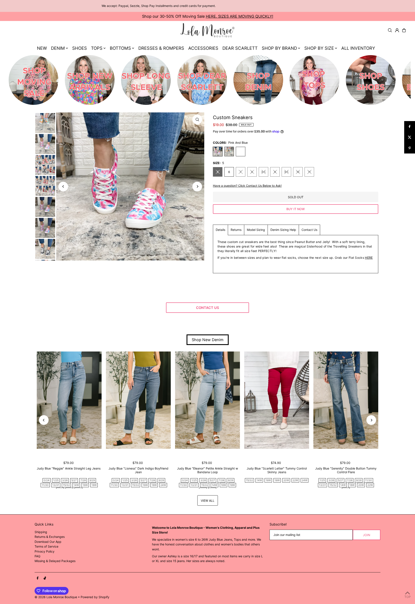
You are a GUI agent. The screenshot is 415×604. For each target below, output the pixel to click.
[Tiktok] (45, 578)
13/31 (55, 485)
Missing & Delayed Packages (55, 561)
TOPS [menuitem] (96, 48)
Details (220, 230)
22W (295, 480)
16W (85, 485)
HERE (369, 257)
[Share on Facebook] (409, 126)
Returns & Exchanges (50, 536)
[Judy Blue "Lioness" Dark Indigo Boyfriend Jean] (138, 400)
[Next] (197, 186)
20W (286, 480)
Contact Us (309, 230)
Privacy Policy (44, 551)
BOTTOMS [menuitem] (120, 48)
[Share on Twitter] (409, 137)
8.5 (263, 172)
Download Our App (48, 541)
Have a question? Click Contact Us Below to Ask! (247, 185)
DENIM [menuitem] (58, 48)
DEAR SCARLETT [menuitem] (240, 48)
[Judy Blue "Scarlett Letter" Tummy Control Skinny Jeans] (276, 400)
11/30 (45, 485)
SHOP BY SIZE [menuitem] (319, 48)
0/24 (46, 480)
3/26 (65, 480)
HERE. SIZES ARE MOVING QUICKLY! (239, 16)
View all (207, 500)
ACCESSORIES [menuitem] (203, 48)
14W (76, 485)
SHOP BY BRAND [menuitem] (279, 48)
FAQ (37, 556)
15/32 (66, 485)
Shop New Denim (207, 339)
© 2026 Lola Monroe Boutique (56, 597)
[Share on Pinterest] (409, 148)
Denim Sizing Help (283, 230)
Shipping (41, 532)
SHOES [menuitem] (79, 48)
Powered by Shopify (95, 597)
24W (163, 485)
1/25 (55, 480)
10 (297, 172)
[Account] (397, 30)
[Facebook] (37, 578)
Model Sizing (256, 230)
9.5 (286, 172)
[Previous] (63, 186)
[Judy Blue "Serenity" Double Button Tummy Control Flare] (345, 400)
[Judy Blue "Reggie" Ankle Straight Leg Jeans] (69, 400)
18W (94, 485)
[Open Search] (390, 30)
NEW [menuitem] (42, 48)
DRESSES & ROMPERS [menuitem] (161, 48)
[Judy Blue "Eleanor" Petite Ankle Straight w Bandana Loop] (207, 400)
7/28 (83, 480)
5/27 (74, 480)
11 (309, 172)
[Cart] (404, 30)
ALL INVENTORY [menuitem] (358, 48)
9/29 (92, 480)
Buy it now (295, 209)
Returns (236, 230)
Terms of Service (46, 546)
